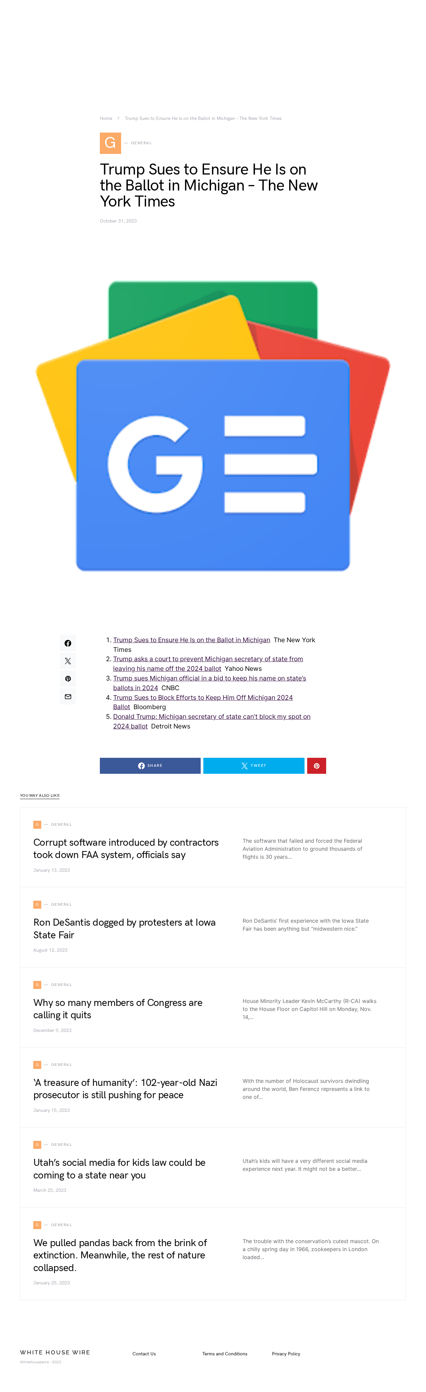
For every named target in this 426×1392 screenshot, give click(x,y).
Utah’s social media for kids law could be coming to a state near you (119, 1169)
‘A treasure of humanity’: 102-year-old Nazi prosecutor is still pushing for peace (125, 1089)
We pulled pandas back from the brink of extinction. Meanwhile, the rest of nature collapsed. (120, 1255)
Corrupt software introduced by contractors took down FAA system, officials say (126, 849)
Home (106, 118)
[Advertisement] (213, 46)
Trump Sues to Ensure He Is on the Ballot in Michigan (191, 640)
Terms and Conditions (224, 1354)
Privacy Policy (286, 1354)
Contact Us (144, 1354)
